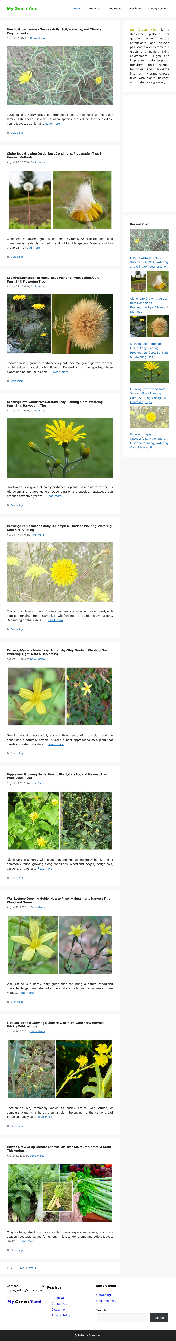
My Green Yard (22, 8)
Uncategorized (106, 1300)
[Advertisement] (149, 153)
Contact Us (114, 8)
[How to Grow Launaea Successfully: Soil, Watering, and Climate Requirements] (149, 241)
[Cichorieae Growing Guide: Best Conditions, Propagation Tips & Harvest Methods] (149, 282)
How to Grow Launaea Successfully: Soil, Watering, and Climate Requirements (149, 262)
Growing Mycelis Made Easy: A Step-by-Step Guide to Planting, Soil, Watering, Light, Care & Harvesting (57, 652)
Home (77, 8)
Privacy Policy (157, 8)
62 (22, 1268)
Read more (52, 123)
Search (101, 1310)
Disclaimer (134, 8)
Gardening (17, 132)
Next (31, 1268)
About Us (94, 8)
